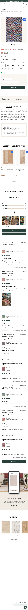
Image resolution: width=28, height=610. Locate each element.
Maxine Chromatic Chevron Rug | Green (14, 317)
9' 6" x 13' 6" (19, 68)
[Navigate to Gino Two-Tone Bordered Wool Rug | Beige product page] (8, 157)
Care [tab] (20, 106)
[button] (4, 14)
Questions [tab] (12, 227)
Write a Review (16, 234)
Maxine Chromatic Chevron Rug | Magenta (14, 252)
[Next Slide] (25, 220)
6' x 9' (23, 65)
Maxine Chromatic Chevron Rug (19, 7)
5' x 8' (18, 65)
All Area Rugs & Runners (8, 7)
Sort (15, 239)
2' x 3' (3, 65)
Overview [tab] (9, 106)
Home (2, 7)
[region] (14, 220)
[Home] (13, 4)
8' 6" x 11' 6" (11, 68)
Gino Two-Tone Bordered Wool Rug (7, 169)
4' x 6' (13, 65)
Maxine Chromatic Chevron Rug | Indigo (14, 344)
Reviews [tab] (5, 227)
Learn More (24, 75)
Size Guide (25, 62)
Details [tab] (15, 106)
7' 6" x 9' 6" (4, 68)
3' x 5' (8, 65)
